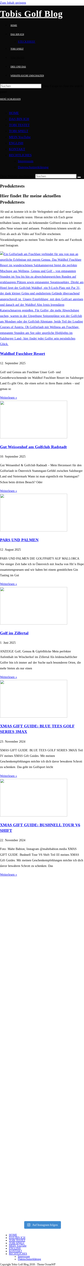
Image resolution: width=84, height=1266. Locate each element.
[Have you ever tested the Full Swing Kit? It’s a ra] (42, 1178)
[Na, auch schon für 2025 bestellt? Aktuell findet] (42, 1081)
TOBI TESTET (19, 125)
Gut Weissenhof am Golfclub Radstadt (33, 447)
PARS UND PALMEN (19, 540)
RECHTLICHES (20, 155)
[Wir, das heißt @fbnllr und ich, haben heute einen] (42, 1016)
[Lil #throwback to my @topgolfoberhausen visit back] (42, 1116)
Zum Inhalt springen (13, 2)
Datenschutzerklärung (33, 167)
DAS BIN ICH (19, 119)
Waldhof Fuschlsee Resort (22, 353)
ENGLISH (16, 143)
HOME (14, 113)
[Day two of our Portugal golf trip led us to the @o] (42, 899)
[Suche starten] (79, 177)
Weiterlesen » (8, 397)
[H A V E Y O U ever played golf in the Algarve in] (42, 944)
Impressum (25, 161)
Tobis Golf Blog (31, 14)
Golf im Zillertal (14, 633)
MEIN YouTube (20, 137)
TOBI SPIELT (18, 131)
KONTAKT (17, 149)
